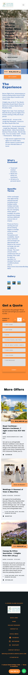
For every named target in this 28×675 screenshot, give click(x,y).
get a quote (12, 76)
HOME (14, 621)
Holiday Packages (14, 625)
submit (14, 369)
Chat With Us (14, 671)
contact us (14, 629)
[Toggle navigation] (23, 4)
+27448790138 (14, 657)
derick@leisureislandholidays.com (14, 653)
